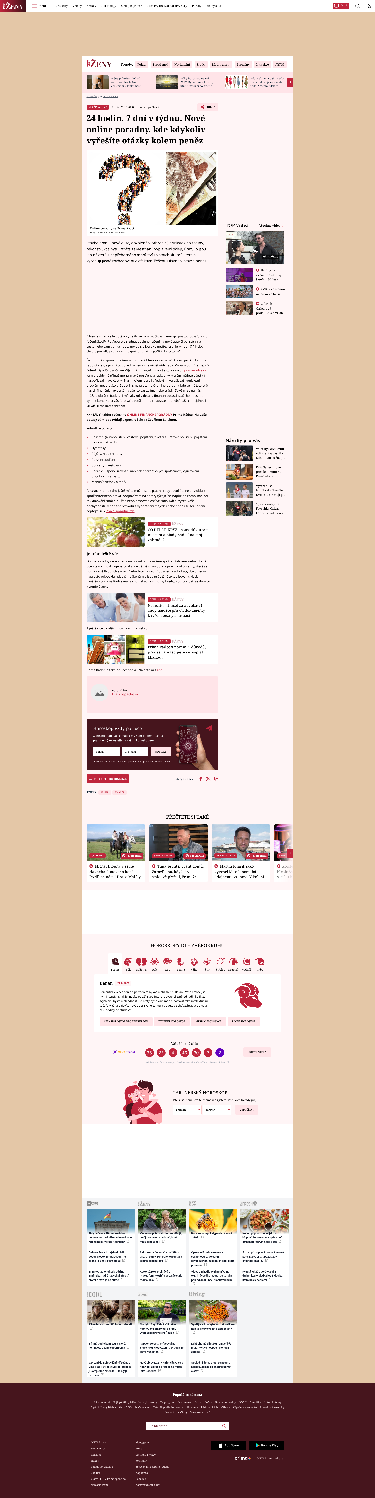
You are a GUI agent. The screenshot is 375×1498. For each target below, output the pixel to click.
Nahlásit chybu (100, 1485)
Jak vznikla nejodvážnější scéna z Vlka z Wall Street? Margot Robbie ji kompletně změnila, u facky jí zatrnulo (110, 1369)
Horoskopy (108, 6)
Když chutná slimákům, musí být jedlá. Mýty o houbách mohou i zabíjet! (211, 1348)
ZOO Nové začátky (250, 1402)
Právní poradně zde (120, 511)
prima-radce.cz (195, 370)
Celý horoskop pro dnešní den (126, 1021)
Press (139, 1448)
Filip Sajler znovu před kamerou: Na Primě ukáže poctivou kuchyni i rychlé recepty (269, 471)
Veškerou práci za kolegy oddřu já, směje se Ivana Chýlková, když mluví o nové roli (161, 1237)
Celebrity (62, 6)
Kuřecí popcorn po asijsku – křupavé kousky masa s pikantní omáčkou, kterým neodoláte (262, 1237)
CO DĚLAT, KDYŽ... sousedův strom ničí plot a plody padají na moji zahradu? (178, 534)
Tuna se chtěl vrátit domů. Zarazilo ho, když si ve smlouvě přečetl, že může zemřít (178, 874)
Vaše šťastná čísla (184, 1043)
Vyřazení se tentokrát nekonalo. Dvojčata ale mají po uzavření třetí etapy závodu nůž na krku (270, 490)
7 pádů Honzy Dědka (103, 1407)
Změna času (185, 1402)
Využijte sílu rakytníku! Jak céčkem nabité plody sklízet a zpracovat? (213, 1326)
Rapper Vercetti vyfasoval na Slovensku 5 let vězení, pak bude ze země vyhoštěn (162, 1348)
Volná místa (98, 1448)
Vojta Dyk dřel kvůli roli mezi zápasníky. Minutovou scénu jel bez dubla (270, 453)
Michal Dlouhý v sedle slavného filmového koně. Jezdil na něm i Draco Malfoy (115, 871)
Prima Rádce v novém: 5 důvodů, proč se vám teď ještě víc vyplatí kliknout (177, 652)
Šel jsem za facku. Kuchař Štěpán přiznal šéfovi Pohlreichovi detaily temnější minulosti (161, 1256)
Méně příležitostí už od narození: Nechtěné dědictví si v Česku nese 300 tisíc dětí (128, 84)
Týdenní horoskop (171, 1021)
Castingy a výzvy (146, 1454)
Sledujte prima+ (131, 6)
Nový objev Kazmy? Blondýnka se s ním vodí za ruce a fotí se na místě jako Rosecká (161, 1367)
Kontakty (141, 1460)
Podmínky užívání (102, 1466)
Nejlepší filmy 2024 (124, 1402)
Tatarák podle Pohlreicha (168, 1407)
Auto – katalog (272, 1402)
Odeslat (160, 751)
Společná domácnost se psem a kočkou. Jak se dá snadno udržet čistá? (211, 1367)
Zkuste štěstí (257, 1052)
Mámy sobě (214, 6)
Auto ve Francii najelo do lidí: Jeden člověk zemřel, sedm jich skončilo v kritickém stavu (108, 1256)
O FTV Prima (98, 1442)
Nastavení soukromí (148, 1485)
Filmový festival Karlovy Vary (167, 6)
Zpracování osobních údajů (152, 1466)
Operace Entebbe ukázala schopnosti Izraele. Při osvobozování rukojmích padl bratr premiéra (212, 1258)
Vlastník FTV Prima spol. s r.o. (108, 1479)
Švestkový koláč (200, 1412)
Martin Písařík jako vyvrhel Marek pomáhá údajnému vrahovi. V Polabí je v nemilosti (239, 874)
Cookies (95, 1473)
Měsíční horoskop (209, 1021)
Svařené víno (142, 1407)
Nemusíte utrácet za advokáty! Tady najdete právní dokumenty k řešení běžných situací (176, 610)
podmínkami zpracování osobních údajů (149, 761)
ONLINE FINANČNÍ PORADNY (149, 414)
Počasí (208, 1402)
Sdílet (209, 108)
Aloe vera (192, 1407)
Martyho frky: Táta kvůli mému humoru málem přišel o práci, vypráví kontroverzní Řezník (158, 1328)
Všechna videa (270, 225)
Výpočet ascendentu (245, 1407)
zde (159, 670)
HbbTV (95, 1460)
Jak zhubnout (102, 1402)
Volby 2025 (125, 1407)
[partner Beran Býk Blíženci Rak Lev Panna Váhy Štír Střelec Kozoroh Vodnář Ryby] (217, 1110)
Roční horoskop (243, 1021)
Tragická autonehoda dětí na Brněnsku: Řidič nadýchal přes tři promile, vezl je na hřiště (109, 1276)
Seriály (91, 6)
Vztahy (77, 6)
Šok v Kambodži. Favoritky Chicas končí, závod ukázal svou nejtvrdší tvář (270, 508)
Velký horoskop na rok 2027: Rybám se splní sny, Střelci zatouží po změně (196, 82)
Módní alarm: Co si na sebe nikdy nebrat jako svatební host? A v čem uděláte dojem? (267, 84)
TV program (167, 1402)
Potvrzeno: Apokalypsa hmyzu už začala (211, 1235)
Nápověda (142, 1473)
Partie (198, 1402)
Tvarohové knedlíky (272, 1407)
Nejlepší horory (147, 1402)
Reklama (96, 1454)
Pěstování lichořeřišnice (215, 1407)
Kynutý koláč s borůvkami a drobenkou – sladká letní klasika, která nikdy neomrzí (262, 1276)
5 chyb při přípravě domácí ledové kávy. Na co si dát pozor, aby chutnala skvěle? (263, 1256)
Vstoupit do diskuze (110, 779)
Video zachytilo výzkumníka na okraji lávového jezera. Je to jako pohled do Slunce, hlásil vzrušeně (212, 1276)
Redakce (141, 1479)
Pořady (196, 6)
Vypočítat (247, 1109)
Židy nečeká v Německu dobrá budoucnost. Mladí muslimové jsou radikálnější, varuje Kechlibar (110, 1237)
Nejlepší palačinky (176, 1412)
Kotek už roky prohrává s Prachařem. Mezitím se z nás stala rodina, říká (161, 1276)
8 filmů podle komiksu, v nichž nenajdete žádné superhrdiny (107, 1345)
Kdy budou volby (225, 1402)
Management (144, 1442)
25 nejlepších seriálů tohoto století (110, 1324)
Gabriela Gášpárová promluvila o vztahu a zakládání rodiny (270, 310)
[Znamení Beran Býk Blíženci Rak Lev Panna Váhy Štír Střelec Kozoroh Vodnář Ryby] (135, 751)
